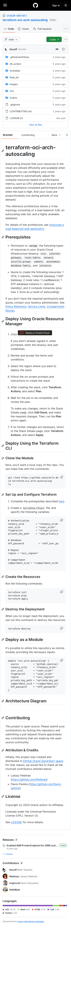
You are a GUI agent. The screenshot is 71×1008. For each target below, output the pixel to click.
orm (12, 91)
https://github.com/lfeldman (29, 779)
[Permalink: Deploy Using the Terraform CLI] (3, 445)
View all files (35, 124)
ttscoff (13, 49)
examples (15, 70)
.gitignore (15, 104)
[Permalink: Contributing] (3, 717)
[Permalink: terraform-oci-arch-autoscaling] (3, 150)
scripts (13, 97)
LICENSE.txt (16, 118)
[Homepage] (35, 5)
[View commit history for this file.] (63, 49)
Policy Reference (15, 306)
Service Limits (36, 306)
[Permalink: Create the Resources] (3, 576)
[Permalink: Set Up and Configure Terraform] (3, 494)
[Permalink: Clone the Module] (3, 458)
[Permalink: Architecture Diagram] (3, 701)
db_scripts (15, 63)
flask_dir (14, 77)
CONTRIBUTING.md (21, 111)
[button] (62, 477)
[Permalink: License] (3, 796)
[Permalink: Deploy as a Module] (3, 639)
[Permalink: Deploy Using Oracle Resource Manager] (3, 321)
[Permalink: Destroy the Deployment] (3, 609)
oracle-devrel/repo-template (31, 921)
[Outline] (67, 135)
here (61, 501)
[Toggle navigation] (5, 5)
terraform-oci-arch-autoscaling (25, 20)
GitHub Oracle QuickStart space (43, 761)
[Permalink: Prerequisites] (3, 237)
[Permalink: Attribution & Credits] (3, 750)
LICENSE (16, 822)
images (14, 84)
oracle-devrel (16, 15)
